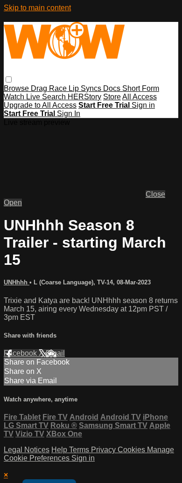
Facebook (21, 353)
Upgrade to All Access (40, 105)
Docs (112, 88)
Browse (17, 88)
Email (55, 353)
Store (112, 97)
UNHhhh (16, 282)
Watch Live (23, 97)
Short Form (140, 88)
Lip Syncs (86, 88)
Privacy (104, 450)
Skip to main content (37, 8)
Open (13, 203)
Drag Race (50, 88)
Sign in (143, 105)
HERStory (84, 97)
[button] (9, 79)
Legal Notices (26, 450)
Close (155, 194)
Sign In (68, 113)
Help (60, 450)
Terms (80, 450)
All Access (139, 97)
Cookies (132, 450)
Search (55, 97)
